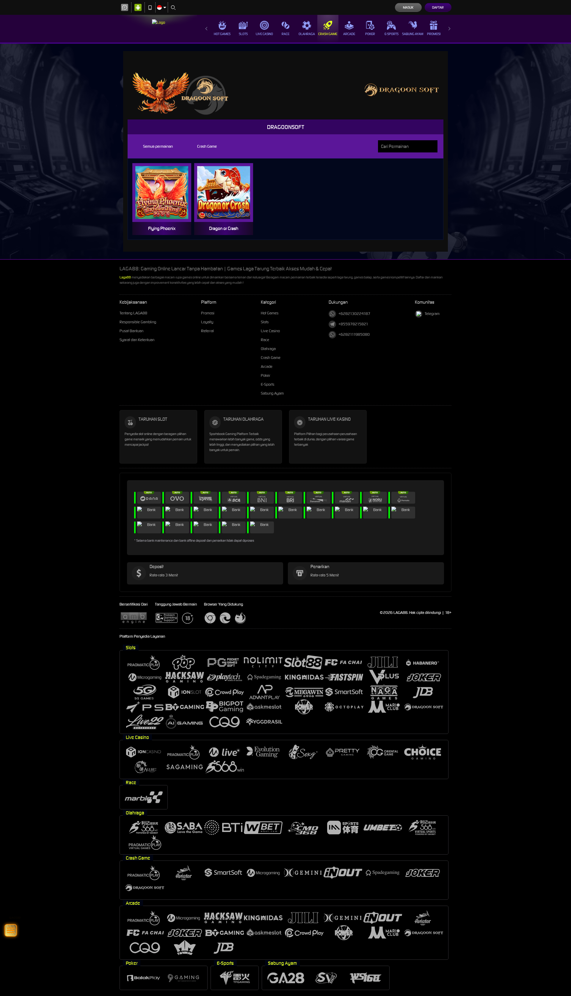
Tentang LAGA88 (134, 313)
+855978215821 (353, 324)
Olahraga (307, 34)
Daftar (438, 7)
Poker (370, 34)
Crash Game (327, 34)
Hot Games (222, 34)
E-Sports (392, 34)
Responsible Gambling (138, 321)
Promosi (433, 34)
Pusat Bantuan (131, 330)
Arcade (349, 34)
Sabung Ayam (412, 34)
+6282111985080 (354, 334)
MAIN (165, 192)
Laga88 (125, 277)
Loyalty (207, 321)
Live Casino (264, 34)
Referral (207, 330)
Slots (243, 34)
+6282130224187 (354, 313)
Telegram (432, 313)
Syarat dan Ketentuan (137, 339)
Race (285, 34)
